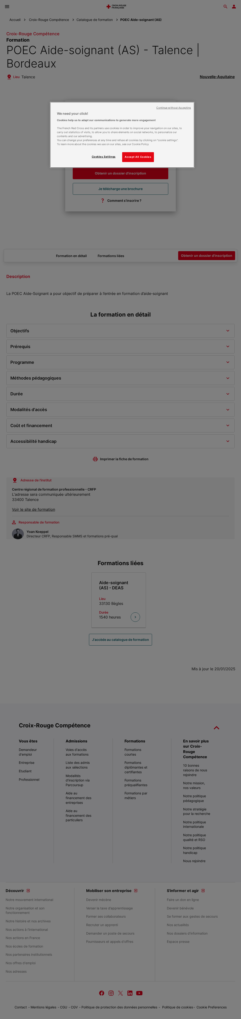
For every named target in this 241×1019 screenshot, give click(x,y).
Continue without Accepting (173, 107)
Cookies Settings (104, 156)
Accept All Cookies (138, 157)
